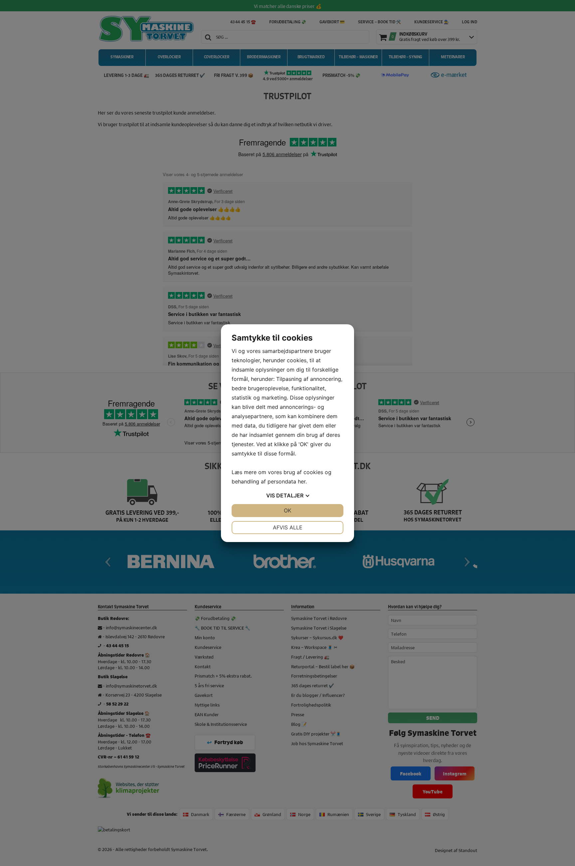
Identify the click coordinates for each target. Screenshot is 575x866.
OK (287, 510)
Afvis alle (287, 527)
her (301, 481)
